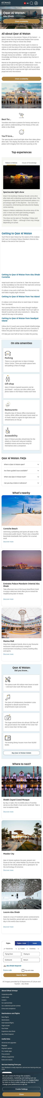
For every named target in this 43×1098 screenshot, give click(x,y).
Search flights (21, 975)
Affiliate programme (8, 1057)
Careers (4, 1000)
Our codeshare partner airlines (11, 1006)
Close (21, 1094)
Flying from (9, 954)
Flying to (27, 954)
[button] (26, 3)
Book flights (5, 1017)
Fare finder (5, 1028)
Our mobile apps (7, 1051)
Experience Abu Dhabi (8, 1031)
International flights (8, 1023)
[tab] (8, 943)
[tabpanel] (21, 195)
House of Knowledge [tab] (29, 163)
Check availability (21, 21)
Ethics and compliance (9, 1008)
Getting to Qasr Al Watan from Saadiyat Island (20, 319)
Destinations (5, 1020)
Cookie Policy (34, 1080)
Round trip (9, 949)
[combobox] (10, 948)
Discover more (8, 542)
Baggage (4, 1045)
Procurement (6, 1054)
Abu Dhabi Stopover (8, 1034)
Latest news (5, 997)
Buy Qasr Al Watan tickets (21, 753)
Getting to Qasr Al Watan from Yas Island (21, 296)
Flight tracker (6, 1026)
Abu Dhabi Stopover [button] (13, 966)
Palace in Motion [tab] (11, 163)
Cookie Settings (22, 1089)
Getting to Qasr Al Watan (17, 233)
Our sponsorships (7, 1003)
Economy (32, 949)
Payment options (7, 1048)
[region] (21, 1085)
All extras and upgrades (9, 1043)
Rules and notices (7, 1060)
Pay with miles (29, 970)
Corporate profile (7, 994)
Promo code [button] (7, 970)
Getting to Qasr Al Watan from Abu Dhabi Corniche (21, 275)
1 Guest (22, 949)
